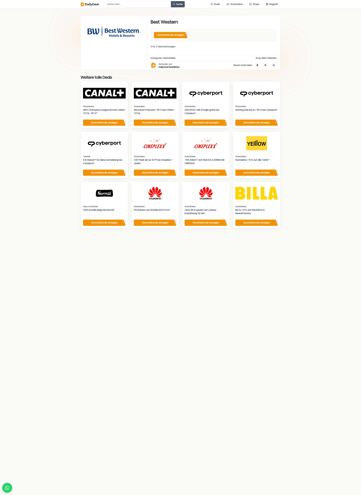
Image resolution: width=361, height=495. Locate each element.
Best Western (269, 58)
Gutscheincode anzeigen (171, 34)
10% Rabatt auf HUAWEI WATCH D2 (152, 209)
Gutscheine (169, 58)
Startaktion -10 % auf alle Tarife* (252, 159)
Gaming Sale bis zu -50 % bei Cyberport (256, 109)
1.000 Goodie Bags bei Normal (98, 209)
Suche (179, 4)
